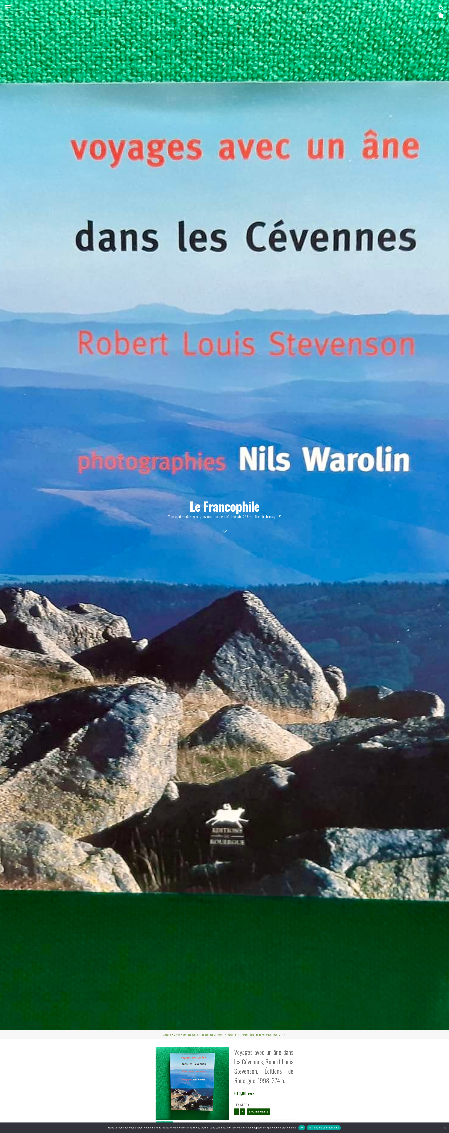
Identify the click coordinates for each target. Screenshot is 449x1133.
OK (301, 1127)
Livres (177, 1034)
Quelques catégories (226, 8)
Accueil (186, 8)
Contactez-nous (257, 8)
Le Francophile (225, 506)
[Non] (444, 1127)
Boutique (202, 8)
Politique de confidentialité (324, 1127)
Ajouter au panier (258, 1111)
